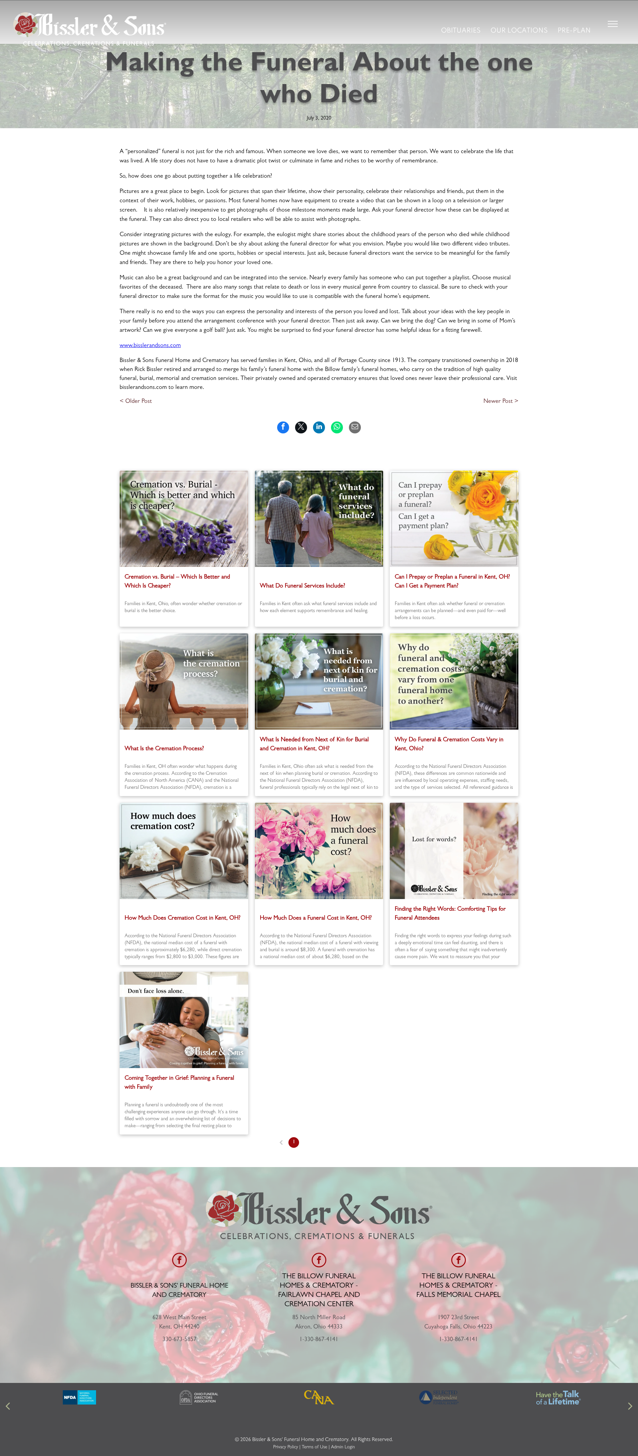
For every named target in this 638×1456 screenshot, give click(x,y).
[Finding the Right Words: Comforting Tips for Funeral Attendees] (454, 851)
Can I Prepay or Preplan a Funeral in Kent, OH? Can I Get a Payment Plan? (452, 582)
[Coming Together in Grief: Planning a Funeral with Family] (184, 1020)
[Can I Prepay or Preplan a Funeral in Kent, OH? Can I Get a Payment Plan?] (454, 519)
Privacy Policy (285, 1447)
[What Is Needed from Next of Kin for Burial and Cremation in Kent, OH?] (319, 681)
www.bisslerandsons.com (150, 346)
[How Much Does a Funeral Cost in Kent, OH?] (319, 851)
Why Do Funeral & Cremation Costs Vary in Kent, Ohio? (449, 744)
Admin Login (343, 1447)
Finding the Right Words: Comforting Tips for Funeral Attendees (450, 914)
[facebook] (179, 1261)
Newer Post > (500, 402)
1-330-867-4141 (318, 1340)
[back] (7, 1406)
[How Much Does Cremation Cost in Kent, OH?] (184, 851)
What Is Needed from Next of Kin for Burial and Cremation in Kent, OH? (314, 744)
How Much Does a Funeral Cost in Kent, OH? (316, 919)
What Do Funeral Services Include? (302, 587)
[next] (630, 1406)
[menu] (612, 24)
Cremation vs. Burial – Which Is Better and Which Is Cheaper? (177, 582)
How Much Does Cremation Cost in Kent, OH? (183, 919)
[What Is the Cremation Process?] (184, 681)
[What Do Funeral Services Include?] (319, 519)
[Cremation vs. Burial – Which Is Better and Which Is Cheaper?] (184, 519)
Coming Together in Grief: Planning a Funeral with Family (179, 1083)
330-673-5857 (179, 1340)
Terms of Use (314, 1447)
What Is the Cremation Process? (164, 749)
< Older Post (136, 402)
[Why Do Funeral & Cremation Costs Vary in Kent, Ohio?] (454, 681)
